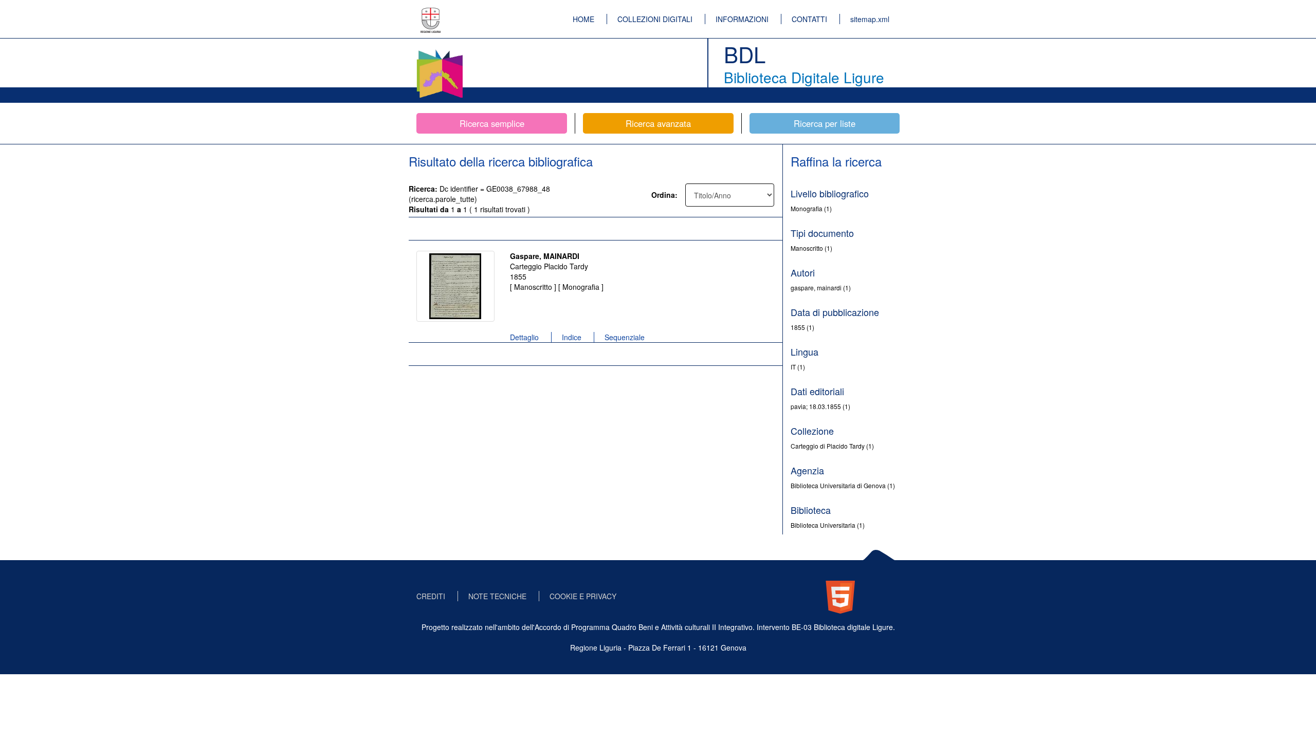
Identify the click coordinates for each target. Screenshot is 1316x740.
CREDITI (430, 596)
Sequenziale (625, 337)
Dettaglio (524, 337)
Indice (571, 337)
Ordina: (664, 195)
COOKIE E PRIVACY (583, 596)
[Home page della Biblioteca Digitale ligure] (439, 51)
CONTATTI (809, 19)
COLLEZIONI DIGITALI (654, 19)
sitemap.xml (869, 19)
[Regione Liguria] (431, 13)
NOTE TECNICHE (497, 596)
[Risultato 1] (455, 286)
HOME (583, 19)
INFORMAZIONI (742, 19)
